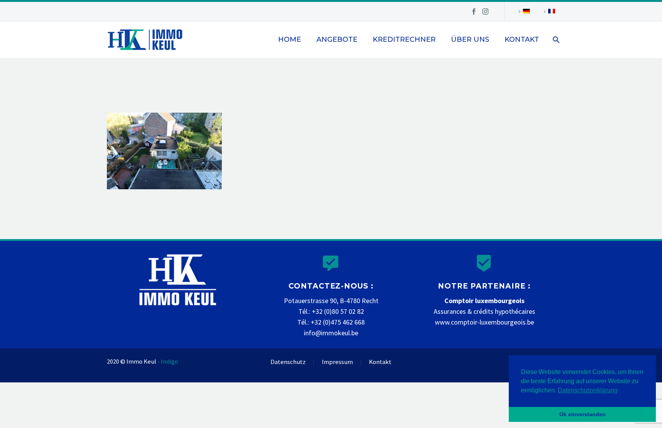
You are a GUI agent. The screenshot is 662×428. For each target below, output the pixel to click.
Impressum (337, 362)
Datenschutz (288, 362)
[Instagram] (485, 11)
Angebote (336, 39)
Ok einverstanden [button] (582, 414)
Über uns (470, 39)
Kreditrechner (404, 39)
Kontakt (522, 39)
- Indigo (167, 361)
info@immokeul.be (331, 332)
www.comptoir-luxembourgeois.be (484, 322)
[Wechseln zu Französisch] (548, 11)
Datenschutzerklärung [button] (588, 390)
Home (289, 39)
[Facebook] (474, 11)
